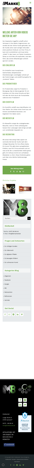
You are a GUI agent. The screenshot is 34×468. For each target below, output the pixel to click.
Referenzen (8, 296)
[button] (4, 188)
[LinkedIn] (17, 314)
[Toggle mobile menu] (30, 3)
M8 (5, 288)
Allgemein (8, 276)
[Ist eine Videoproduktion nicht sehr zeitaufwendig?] (9, 189)
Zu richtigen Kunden (11, 246)
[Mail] (9, 314)
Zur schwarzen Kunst (11, 262)
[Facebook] (5, 314)
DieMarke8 (8, 459)
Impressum (17, 461)
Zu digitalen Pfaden (11, 254)
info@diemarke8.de (14, 233)
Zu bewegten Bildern (11, 258)
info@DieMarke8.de (9, 425)
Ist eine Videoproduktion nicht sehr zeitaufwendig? (9, 184)
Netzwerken (8, 292)
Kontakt (14, 459)
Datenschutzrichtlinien (22, 459)
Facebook (8, 280)
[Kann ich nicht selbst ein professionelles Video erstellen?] (25, 189)
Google (7, 284)
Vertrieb (7, 300)
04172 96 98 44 (14, 231)
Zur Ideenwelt (9, 250)
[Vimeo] (21, 314)
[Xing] (13, 314)
